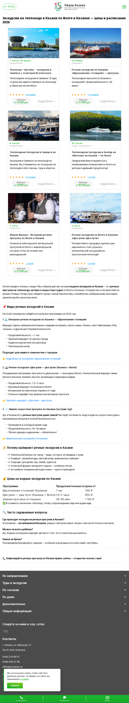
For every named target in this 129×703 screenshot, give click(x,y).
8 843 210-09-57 (11, 656)
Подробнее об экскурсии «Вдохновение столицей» (33, 358)
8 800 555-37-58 (11, 661)
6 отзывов (31, 95)
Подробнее (45, 101)
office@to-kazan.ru (13, 666)
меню (107, 700)
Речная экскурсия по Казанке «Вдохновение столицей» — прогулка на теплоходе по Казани (95, 73)
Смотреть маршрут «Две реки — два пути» (29, 400)
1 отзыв (91, 177)
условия (24, 679)
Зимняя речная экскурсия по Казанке (27, 438)
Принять (15, 685)
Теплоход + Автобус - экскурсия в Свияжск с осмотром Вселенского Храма (30, 73)
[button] (64, 699)
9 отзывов (31, 177)
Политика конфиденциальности (18, 679)
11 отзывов (93, 95)
